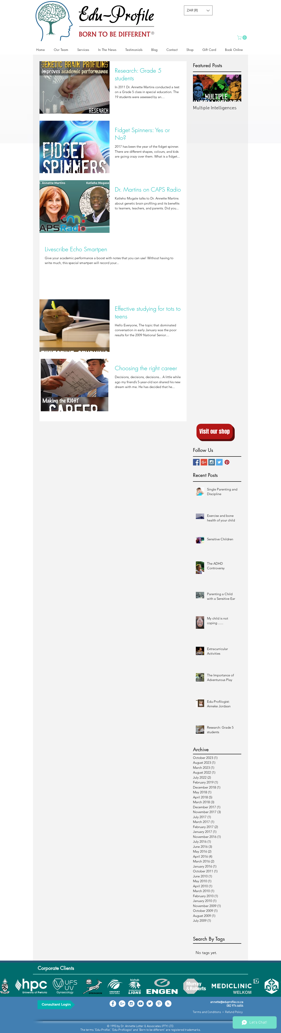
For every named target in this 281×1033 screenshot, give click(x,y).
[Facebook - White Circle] (113, 1003)
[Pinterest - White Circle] (159, 1003)
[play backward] (5, 986)
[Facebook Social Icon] (196, 462)
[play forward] (275, 986)
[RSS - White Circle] (168, 1003)
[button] (198, 10)
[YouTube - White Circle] (140, 1003)
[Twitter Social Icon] (219, 462)
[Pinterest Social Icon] (227, 462)
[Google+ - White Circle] (122, 1003)
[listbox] (198, 10)
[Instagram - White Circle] (131, 1003)
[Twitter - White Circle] (149, 1003)
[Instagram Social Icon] (211, 462)
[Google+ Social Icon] (204, 462)
